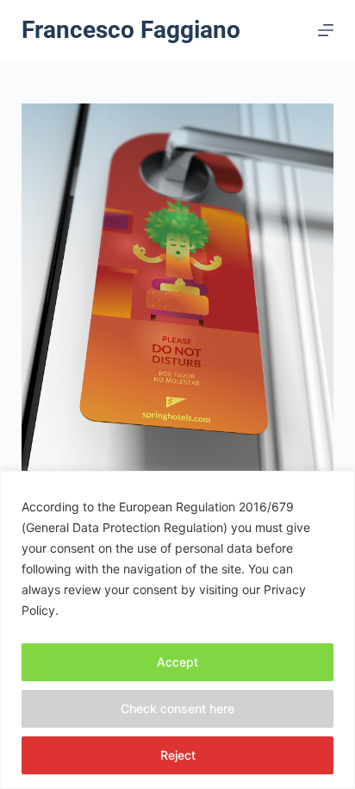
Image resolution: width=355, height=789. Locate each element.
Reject (178, 755)
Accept (177, 661)
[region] (177, 630)
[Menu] (325, 30)
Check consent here (177, 708)
